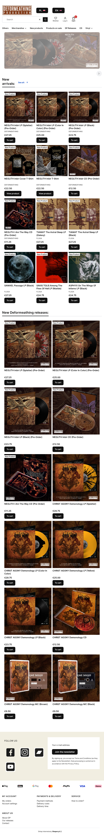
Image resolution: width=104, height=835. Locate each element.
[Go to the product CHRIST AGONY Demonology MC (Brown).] (27, 678)
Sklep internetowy (49, 831)
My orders (6, 801)
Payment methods (45, 801)
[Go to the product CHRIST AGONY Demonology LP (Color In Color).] (27, 544)
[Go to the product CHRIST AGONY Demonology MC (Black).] (76, 678)
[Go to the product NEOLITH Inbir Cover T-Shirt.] (19, 160)
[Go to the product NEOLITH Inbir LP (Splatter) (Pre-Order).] (19, 107)
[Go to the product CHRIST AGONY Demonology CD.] (76, 611)
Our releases (7, 820)
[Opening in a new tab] (10, 752)
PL (40, 10)
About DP (6, 818)
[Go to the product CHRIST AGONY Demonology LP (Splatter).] (76, 477)
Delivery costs (43, 803)
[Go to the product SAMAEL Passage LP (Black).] (19, 267)
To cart (10, 140)
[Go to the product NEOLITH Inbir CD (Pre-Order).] (84, 160)
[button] (45, 19)
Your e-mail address (61, 745)
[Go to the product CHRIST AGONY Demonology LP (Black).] (27, 611)
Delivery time (42, 806)
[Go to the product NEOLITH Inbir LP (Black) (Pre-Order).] (84, 107)
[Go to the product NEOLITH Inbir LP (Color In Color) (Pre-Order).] (51, 107)
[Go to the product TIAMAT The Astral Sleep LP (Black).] (84, 213)
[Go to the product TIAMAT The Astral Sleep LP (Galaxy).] (51, 213)
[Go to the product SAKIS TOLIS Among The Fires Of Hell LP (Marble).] (51, 267)
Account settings (9, 803)
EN (56, 10)
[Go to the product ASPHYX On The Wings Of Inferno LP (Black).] (84, 267)
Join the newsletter (65, 751)
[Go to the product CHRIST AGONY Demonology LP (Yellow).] (76, 544)
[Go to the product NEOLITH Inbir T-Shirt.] (51, 160)
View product (13, 193)
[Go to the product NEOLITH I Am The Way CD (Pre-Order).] (19, 213)
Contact (5, 823)
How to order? (78, 801)
